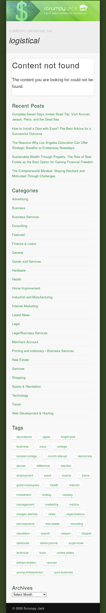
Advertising (20, 199)
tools (42, 552)
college (62, 446)
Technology (20, 395)
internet (74, 485)
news (51, 514)
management (25, 504)
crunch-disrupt (57, 456)
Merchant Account (25, 341)
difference (43, 465)
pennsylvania (26, 523)
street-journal (49, 543)
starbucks (23, 543)
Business (18, 207)
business (23, 446)
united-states (65, 552)
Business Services (25, 216)
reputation (23, 533)
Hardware (18, 270)
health (54, 485)
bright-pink (68, 436)
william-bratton (26, 562)
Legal (16, 323)
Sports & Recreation (26, 386)
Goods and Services (26, 261)
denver (21, 465)
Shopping (18, 377)
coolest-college (27, 456)
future (85, 475)
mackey (67, 494)
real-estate (52, 523)
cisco (42, 446)
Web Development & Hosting (32, 413)
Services (18, 368)
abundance (24, 436)
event (47, 475)
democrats (85, 456)
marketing (51, 504)
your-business (63, 572)
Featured (18, 234)
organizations (75, 514)
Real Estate (20, 359)
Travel (16, 404)
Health (16, 279)
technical (23, 552)
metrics (74, 504)
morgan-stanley (27, 514)
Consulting (19, 225)
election (66, 465)
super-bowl (76, 543)
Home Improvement (26, 288)
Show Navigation (82, 44)
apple (46, 436)
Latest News (21, 314)
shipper (87, 533)
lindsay (47, 494)
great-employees (28, 485)
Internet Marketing (25, 306)
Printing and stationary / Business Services (43, 350)
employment (25, 475)
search (45, 533)
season (66, 533)
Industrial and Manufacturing (32, 297)
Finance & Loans (24, 243)
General (17, 252)
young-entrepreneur (30, 572)
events (66, 475)
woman (52, 562)
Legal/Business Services (30, 333)
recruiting (77, 523)
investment (24, 494)
